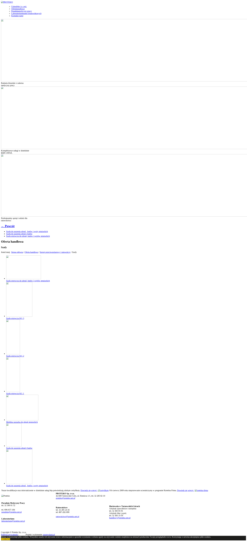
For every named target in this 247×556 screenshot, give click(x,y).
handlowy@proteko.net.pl (119, 518)
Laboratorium (26, 13)
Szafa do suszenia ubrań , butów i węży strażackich (27, 231)
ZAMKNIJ (5, 539)
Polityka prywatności (9, 534)
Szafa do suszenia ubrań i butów (19, 234)
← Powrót (8, 226)
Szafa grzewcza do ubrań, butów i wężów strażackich (28, 236)
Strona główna (17, 252)
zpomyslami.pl (49, 534)
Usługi (19, 6)
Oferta (18, 9)
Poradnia (21, 11)
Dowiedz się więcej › (89, 490)
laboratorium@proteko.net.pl (13, 521)
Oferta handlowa (31, 252)
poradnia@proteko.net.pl (11, 512)
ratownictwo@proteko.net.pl (67, 516)
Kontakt (17, 16)
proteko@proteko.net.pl (65, 498)
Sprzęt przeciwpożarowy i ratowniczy (55, 252)
